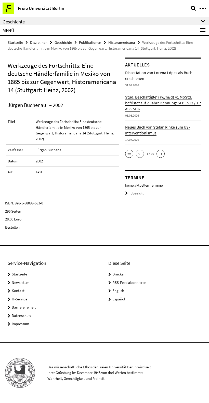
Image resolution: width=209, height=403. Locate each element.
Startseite (15, 42)
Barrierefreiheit (24, 307)
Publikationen (90, 42)
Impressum (20, 323)
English (118, 290)
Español (118, 299)
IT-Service (19, 299)
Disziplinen (38, 42)
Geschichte (63, 42)
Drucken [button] (118, 274)
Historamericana (121, 42)
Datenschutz (21, 315)
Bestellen (12, 227)
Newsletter (20, 282)
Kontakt (18, 290)
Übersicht (136, 193)
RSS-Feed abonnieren (129, 282)
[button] (129, 154)
